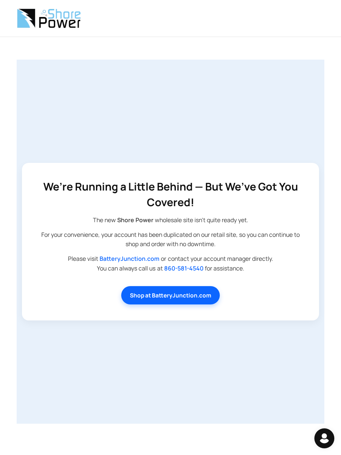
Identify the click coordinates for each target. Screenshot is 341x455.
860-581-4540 (183, 268)
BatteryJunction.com (130, 258)
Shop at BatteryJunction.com (170, 295)
